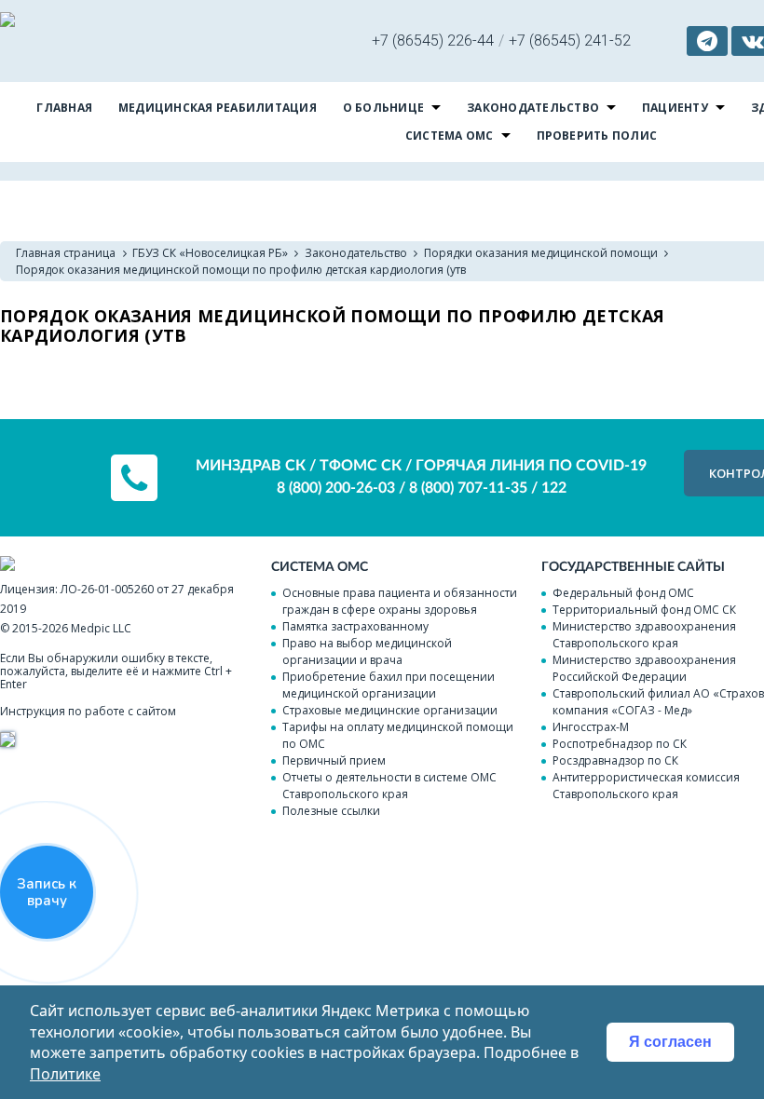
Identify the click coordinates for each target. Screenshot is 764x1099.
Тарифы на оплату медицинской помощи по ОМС (397, 735)
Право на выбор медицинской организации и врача (367, 651)
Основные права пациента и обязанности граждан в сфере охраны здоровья (399, 601)
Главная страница (66, 253)
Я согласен (670, 1042)
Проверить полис (597, 135)
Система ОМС (449, 135)
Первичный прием (334, 760)
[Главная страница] (7, 22)
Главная (64, 107)
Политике (65, 1074)
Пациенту (675, 107)
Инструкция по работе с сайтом (88, 711)
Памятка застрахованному (355, 626)
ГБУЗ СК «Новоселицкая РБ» (210, 253)
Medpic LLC (101, 628)
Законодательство (533, 107)
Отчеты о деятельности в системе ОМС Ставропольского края (389, 785)
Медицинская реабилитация (217, 107)
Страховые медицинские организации (390, 710)
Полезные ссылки (331, 811)
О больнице (383, 107)
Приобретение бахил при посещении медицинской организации (388, 685)
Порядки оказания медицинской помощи (541, 253)
